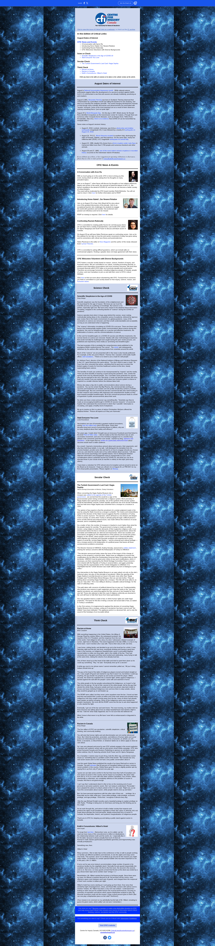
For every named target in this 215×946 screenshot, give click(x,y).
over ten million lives (89, 425)
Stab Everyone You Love (90, 57)
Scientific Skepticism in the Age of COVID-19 (97, 56)
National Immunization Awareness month (98, 90)
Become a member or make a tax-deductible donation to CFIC (114, 908)
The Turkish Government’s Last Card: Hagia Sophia (100, 63)
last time (91, 832)
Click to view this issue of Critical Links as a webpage (96, 29)
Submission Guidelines (129, 918)
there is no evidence (101, 119)
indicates (93, 765)
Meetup (115, 469)
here (94, 193)
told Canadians (87, 357)
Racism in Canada (88, 71)
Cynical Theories (87, 244)
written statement (130, 548)
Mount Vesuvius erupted (104, 136)
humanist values (83, 281)
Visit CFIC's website (107, 925)
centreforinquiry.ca (107, 932)
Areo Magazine (105, 242)
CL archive (131, 29)
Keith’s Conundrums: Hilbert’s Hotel (94, 73)
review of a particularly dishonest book (114, 440)
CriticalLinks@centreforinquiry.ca (114, 158)
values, (110, 264)
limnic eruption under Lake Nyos (124, 143)
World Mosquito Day (93, 113)
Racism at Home (88, 69)
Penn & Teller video (90, 435)
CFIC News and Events (87, 42)
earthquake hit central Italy (119, 139)
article (116, 347)
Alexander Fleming (95, 100)
